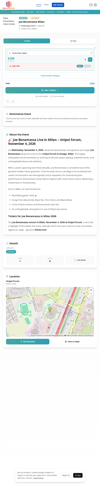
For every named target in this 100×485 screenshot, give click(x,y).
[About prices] (95, 48)
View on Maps (74, 341)
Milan (46, 4)
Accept (78, 475)
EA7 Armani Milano (80, 12)
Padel (68, 12)
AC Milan (60, 12)
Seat (28, 41)
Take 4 (87, 66)
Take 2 (80, 66)
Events (38, 4)
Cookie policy (38, 478)
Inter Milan (40, 12)
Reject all (66, 475)
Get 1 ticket (50, 90)
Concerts (30, 12)
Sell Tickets (58, 5)
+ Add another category (50, 75)
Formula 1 (51, 12)
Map (74, 41)
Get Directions (29, 341)
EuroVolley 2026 (18, 12)
